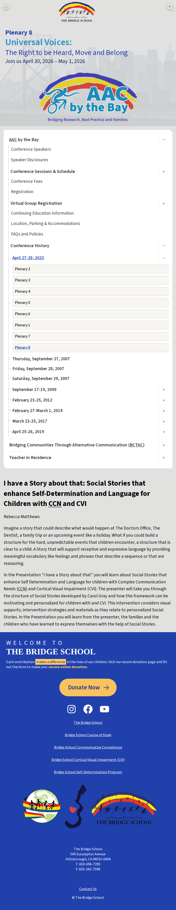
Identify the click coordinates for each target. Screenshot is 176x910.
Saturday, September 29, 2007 (40, 379)
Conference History (30, 246)
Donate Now (84, 687)
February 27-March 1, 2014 (37, 411)
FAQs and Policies (27, 234)
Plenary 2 (22, 269)
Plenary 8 (22, 347)
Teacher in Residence (30, 457)
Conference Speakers (31, 149)
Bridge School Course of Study (88, 735)
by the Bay (24, 140)
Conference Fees (26, 181)
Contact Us (88, 888)
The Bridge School (88, 722)
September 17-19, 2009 (34, 390)
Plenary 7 (22, 336)
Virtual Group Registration (36, 203)
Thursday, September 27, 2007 (41, 359)
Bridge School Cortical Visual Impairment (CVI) (88, 759)
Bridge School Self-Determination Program (88, 772)
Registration (22, 192)
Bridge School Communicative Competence (88, 747)
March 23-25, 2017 (29, 421)
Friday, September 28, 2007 (38, 369)
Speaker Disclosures (29, 160)
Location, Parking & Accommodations (45, 224)
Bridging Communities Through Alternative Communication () (77, 445)
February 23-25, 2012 (32, 400)
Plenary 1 (22, 325)
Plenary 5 (22, 303)
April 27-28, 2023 (28, 258)
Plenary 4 (22, 291)
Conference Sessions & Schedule (43, 171)
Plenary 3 (22, 280)
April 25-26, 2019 (28, 432)
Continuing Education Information (42, 213)
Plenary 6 (22, 314)
